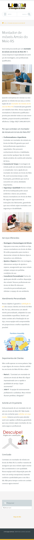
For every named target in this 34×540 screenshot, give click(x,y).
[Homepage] (17, 6)
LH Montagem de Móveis (9, 531)
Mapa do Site (17, 517)
